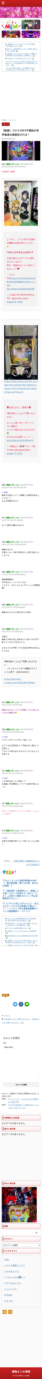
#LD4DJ (11, 282)
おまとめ (8, 1301)
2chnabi (8, 1295)
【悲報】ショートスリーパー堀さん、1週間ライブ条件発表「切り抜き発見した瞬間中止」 (21, 54)
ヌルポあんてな (11, 1271)
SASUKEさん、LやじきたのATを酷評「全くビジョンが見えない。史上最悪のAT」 (21, 924)
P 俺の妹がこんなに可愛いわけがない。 (17, 1019)
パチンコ (7, 1015)
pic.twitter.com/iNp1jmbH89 (20, 289)
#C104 (24, 282)
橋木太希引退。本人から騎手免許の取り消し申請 (22, 936)
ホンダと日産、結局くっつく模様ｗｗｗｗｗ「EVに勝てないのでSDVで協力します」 (20, 69)
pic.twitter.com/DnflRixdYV (20, 440)
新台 (22, 1022)
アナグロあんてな (12, 1283)
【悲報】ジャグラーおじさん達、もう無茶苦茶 (21, 931)
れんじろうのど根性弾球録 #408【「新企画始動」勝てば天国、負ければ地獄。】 (20, 919)
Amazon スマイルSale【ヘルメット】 (19, 58)
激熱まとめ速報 (21, 1371)
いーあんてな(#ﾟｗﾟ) (14, 1277)
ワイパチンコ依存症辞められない (17, 928)
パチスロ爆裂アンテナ (14, 1265)
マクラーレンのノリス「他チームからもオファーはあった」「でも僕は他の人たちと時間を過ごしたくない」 (21, 63)
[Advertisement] (21, 95)
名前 (4, 1043)
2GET (7, 1259)
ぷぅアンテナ (10, 1289)
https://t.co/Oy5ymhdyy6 (22, 278)
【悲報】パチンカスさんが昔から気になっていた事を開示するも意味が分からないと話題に (21, 941)
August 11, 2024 (14, 453)
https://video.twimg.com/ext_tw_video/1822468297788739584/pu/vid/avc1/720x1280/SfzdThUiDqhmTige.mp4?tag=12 (21, 386)
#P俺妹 (18, 282)
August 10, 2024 (15, 302)
